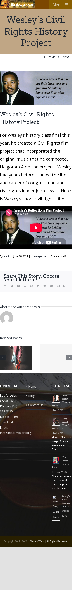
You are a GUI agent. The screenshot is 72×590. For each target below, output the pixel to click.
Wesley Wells (37, 541)
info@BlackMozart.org (15, 433)
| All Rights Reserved (56, 541)
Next (65, 57)
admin (6, 256)
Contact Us (35, 405)
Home (32, 386)
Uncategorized (39, 256)
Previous (53, 57)
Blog (31, 396)
